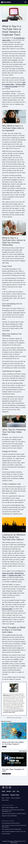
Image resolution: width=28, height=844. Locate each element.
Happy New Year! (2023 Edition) (9, 815)
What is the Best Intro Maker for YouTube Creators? (14, 813)
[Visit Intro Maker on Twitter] (9, 788)
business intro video (15, 575)
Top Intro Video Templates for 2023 (10, 807)
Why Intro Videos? (6, 833)
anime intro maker (8, 573)
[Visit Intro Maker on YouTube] (3, 788)
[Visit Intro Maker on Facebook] (6, 788)
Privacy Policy (5, 800)
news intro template (11, 86)
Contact (8, 798)
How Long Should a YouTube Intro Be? (11, 823)
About (3, 798)
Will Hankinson (7, 695)
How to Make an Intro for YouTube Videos (11, 829)
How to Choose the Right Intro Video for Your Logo (13, 831)
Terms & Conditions (15, 798)
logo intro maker (7, 609)
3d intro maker (20, 84)
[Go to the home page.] (6, 2)
